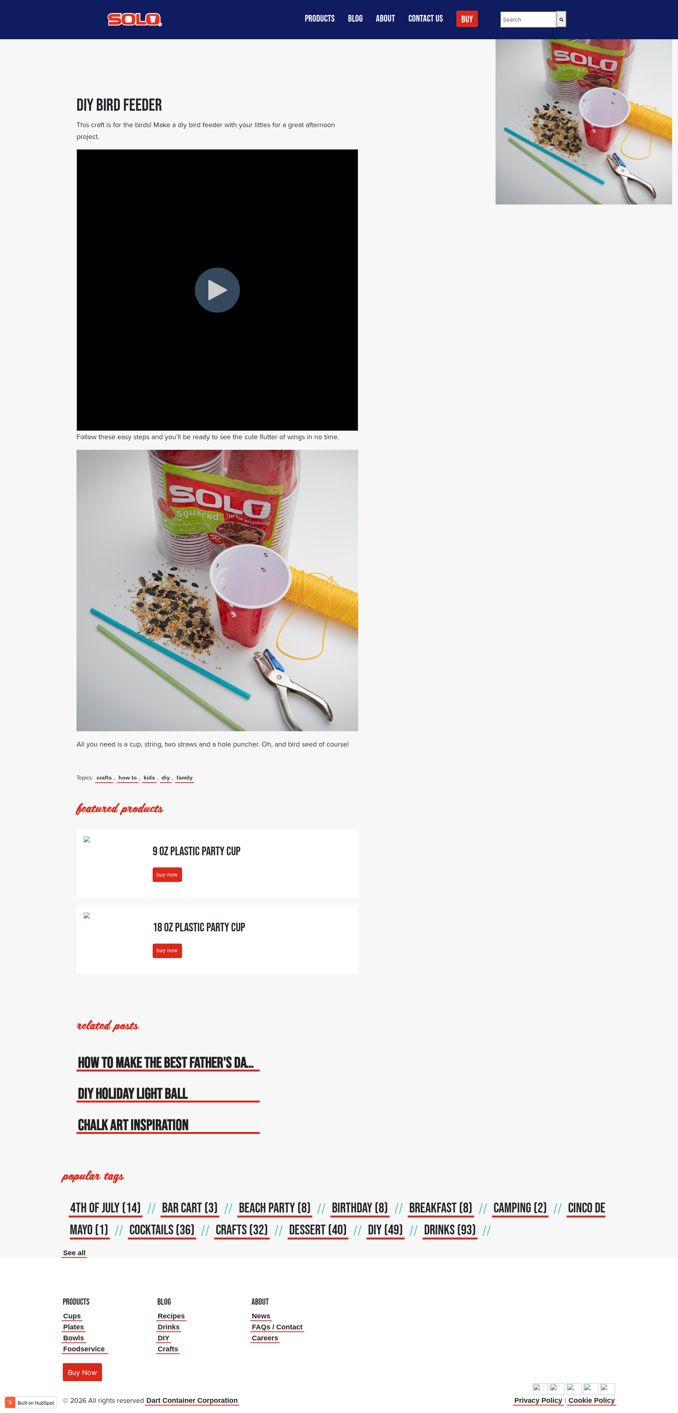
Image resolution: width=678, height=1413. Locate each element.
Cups (72, 1316)
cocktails (162, 1229)
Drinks (169, 1327)
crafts (104, 777)
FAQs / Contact (277, 1327)
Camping (520, 1207)
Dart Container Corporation (192, 1400)
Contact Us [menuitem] (425, 18)
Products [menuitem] (320, 18)
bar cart (190, 1207)
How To (127, 777)
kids (149, 777)
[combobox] (528, 19)
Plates (73, 1327)
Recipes (171, 1316)
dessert (318, 1229)
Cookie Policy (592, 1400)
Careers (265, 1338)
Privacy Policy (538, 1400)
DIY (166, 777)
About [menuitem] (385, 18)
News (261, 1316)
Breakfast (440, 1207)
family (185, 777)
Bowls (73, 1338)
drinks (450, 1229)
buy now (167, 874)
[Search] (561, 19)
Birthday (360, 1207)
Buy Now (82, 1372)
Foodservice (84, 1349)
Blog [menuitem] (355, 18)
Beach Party (275, 1207)
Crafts (168, 1349)
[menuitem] (467, 22)
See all (74, 1253)
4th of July (105, 1207)
